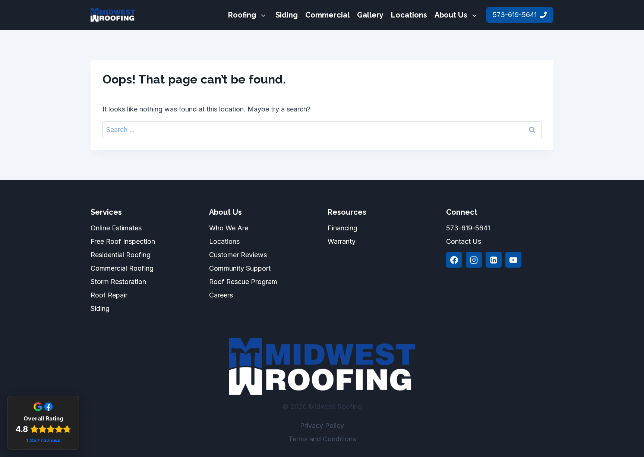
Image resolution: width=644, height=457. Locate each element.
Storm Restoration (118, 282)
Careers (221, 295)
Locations (409, 14)
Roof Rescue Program (243, 282)
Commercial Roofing (122, 268)
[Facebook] (454, 260)
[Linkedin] (493, 260)
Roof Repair (109, 295)
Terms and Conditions (322, 439)
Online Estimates (116, 228)
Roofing (242, 14)
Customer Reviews (238, 255)
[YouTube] (513, 260)
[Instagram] (474, 260)
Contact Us (463, 241)
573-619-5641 (468, 228)
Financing (342, 228)
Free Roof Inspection (123, 241)
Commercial (327, 14)
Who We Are (228, 228)
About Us (451, 14)
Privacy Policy (322, 425)
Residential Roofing (121, 255)
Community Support (240, 268)
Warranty (342, 241)
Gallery (370, 14)
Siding (286, 14)
